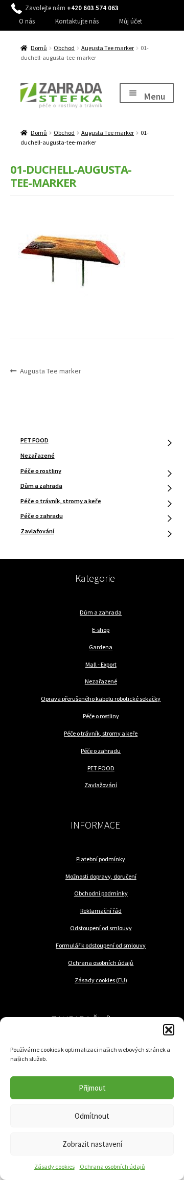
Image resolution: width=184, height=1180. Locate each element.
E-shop (100, 629)
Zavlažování (37, 531)
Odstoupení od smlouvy (101, 928)
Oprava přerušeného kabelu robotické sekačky (100, 698)
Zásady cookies (54, 1166)
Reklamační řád (101, 910)
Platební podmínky (100, 859)
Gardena (100, 647)
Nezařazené (37, 455)
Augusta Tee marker (107, 48)
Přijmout (92, 1088)
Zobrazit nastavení (92, 1144)
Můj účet (130, 21)
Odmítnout (92, 1116)
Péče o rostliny (40, 471)
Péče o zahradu (41, 516)
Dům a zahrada (41, 485)
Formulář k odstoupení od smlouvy (101, 945)
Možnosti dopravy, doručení (100, 876)
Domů (39, 48)
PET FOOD (34, 440)
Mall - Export (101, 664)
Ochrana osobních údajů (112, 1166)
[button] (169, 1030)
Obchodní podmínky (101, 893)
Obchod (64, 48)
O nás (27, 21)
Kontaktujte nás (77, 21)
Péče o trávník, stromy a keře (60, 501)
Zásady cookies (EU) (101, 980)
